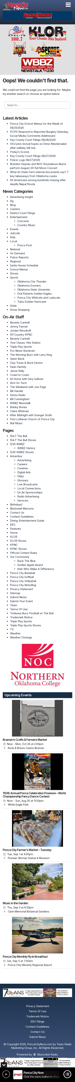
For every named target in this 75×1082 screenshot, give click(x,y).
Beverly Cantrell (20, 322)
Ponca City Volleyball (23, 581)
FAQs (20, 476)
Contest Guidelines (22, 516)
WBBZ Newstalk (20, 403)
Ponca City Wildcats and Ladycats (38, 297)
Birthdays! (16, 504)
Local (13, 241)
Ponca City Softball (22, 577)
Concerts (23, 221)
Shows (14, 273)
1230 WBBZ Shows (22, 452)
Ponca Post (24, 245)
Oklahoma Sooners (29, 285)
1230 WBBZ (17, 444)
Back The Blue (26, 561)
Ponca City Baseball (22, 573)
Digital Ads (24, 472)
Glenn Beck (17, 358)
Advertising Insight (21, 197)
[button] (68, 5)
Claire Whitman (19, 411)
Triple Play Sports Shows (25, 625)
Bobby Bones (18, 407)
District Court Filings (22, 213)
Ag (11, 201)
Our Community (19, 557)
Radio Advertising (28, 496)
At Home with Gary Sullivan (26, 379)
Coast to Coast (19, 375)
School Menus (19, 269)
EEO (12, 524)
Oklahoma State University (33, 289)
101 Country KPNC (21, 334)
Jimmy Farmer (19, 326)
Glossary (22, 480)
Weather (15, 633)
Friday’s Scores (19, 152)
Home (14, 532)
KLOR (13, 536)
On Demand (17, 253)
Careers (15, 209)
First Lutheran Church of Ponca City (32, 419)
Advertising (24, 460)
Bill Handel (16, 391)
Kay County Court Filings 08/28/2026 (33, 140)
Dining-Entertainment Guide (27, 520)
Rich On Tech (18, 383)
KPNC (14, 544)
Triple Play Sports (21, 346)
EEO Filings (37, 1021)
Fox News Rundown (22, 350)
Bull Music (16, 423)
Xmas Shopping (19, 309)
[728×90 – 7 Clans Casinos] (37, 1062)
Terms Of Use (19, 609)
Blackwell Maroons (22, 508)
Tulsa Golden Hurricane (31, 301)
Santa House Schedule (24, 265)
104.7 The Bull (18, 436)
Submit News (18, 597)
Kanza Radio (17, 395)
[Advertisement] (37, 15)
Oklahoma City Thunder (31, 281)
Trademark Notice (21, 617)
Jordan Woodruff (20, 330)
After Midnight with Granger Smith (31, 415)
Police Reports (19, 257)
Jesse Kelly (17, 371)
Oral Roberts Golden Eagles (34, 293)
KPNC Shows (18, 549)
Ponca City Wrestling (23, 585)
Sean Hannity (18, 367)
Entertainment (18, 217)
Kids (12, 237)
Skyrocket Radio (47, 1054)
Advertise (16, 456)
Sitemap (15, 593)
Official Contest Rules (23, 553)
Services (22, 500)
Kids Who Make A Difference (35, 569)
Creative (22, 468)
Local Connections (29, 488)
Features (15, 528)
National (15, 249)
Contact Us (17, 512)
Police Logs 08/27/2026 (25, 160)
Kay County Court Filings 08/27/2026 (33, 156)
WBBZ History (26, 448)
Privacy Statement (21, 589)
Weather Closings (21, 637)
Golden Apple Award (30, 565)
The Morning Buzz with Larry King (31, 354)
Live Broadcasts (27, 484)
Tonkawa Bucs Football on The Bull (32, 613)
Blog (13, 205)
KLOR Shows (18, 540)
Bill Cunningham (19, 399)
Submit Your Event (21, 601)
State (13, 305)
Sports (14, 277)
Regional (15, 261)
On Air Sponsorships (29, 492)
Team (13, 605)
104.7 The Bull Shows (23, 440)
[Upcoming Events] (37, 718)
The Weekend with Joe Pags (28, 387)
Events (14, 229)
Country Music (26, 225)
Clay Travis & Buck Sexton (26, 363)
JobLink (15, 233)
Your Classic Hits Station (25, 342)
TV (12, 629)
